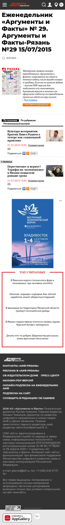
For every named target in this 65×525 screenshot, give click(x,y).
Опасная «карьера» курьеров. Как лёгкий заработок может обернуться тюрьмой (32, 295)
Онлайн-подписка (36, 105)
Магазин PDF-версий (18, 380)
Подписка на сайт (17, 393)
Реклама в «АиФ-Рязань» (21, 370)
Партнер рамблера (32, 508)
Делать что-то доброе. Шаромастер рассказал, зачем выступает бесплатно (32, 337)
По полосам (10, 120)
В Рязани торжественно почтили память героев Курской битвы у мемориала (33, 323)
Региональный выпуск (16, 123)
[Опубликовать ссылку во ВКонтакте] (24, 153)
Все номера (30, 100)
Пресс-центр (50, 375)
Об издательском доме (20, 375)
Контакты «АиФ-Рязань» (21, 365)
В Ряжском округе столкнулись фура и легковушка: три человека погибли (32, 282)
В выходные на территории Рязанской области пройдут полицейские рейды (32, 309)
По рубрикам (28, 120)
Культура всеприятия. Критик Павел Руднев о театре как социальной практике (24, 135)
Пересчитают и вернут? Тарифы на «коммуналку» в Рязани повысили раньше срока (25, 171)
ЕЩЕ (33, 153)
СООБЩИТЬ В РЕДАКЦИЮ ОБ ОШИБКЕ (29, 398)
